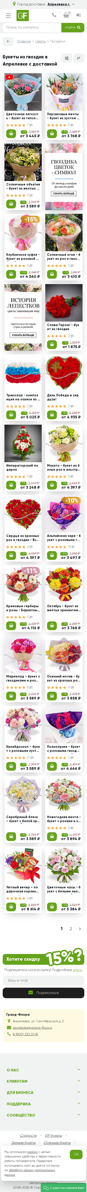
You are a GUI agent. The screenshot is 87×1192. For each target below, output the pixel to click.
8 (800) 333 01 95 (25, 1034)
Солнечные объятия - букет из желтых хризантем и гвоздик (23, 187)
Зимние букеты (23, 1143)
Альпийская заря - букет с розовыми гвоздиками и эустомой (64, 538)
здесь (77, 970)
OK (76, 1154)
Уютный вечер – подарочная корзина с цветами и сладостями (22, 890)
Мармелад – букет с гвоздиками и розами (23, 679)
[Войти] (78, 15)
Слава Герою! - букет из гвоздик (63, 327)
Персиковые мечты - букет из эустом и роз (63, 117)
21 (29, 757)
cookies (32, 1152)
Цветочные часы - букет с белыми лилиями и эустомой (64, 890)
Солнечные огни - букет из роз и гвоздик (63, 257)
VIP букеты (53, 1136)
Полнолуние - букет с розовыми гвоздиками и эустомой (64, 749)
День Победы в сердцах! (63, 397)
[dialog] (54, 15)
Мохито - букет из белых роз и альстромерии (63, 468)
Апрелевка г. (59, 4)
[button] (63, 1187)
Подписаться (48, 993)
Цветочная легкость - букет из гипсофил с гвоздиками (22, 117)
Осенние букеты (57, 1143)
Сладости (28, 1136)
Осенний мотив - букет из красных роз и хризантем (63, 679)
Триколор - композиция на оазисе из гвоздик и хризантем (22, 398)
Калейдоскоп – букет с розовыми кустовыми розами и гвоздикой (23, 749)
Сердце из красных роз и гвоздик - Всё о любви (22, 538)
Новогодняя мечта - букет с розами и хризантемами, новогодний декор (64, 820)
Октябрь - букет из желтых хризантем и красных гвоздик (62, 609)
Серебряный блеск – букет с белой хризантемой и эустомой (23, 820)
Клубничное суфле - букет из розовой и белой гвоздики (23, 257)
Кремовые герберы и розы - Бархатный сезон (22, 609)
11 (69, 687)
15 (70, 546)
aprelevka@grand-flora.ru (32, 1027)
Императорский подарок (22, 467)
